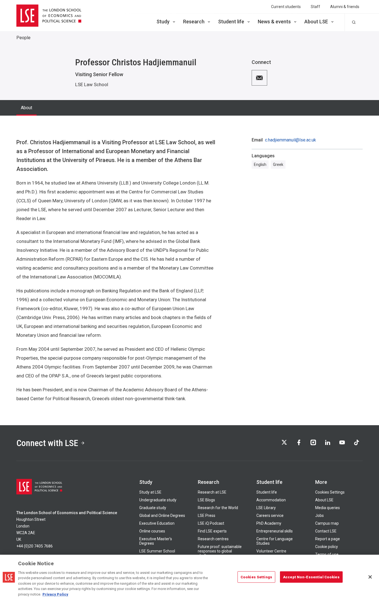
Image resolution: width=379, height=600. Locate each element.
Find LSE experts (212, 531)
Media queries (327, 508)
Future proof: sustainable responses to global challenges (220, 551)
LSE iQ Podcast (211, 523)
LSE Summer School (157, 551)
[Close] (370, 577)
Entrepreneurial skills (274, 531)
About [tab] (26, 107)
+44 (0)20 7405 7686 (34, 546)
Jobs (319, 515)
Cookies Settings (330, 492)
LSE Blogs (206, 500)
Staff (315, 6)
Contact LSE (326, 531)
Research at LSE (212, 492)
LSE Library (266, 508)
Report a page (327, 539)
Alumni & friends (344, 6)
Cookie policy (326, 546)
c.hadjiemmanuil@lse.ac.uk (290, 140)
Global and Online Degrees (162, 515)
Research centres (213, 539)
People (23, 37)
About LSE (316, 21)
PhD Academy (268, 523)
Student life (231, 21)
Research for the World (218, 508)
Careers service (270, 515)
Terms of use (326, 554)
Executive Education (157, 523)
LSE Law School (91, 84)
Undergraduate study (157, 500)
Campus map (327, 523)
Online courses (152, 531)
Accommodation (271, 500)
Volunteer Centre (271, 551)
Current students (286, 6)
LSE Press (206, 515)
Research (193, 21)
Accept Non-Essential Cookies (311, 577)
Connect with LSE (47, 443)
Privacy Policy (55, 594)
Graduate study (152, 508)
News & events (274, 21)
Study (163, 21)
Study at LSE (150, 492)
